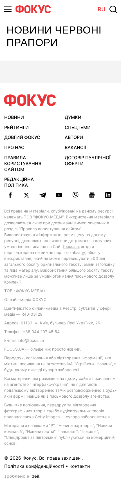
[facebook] (10, 195)
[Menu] (8, 9)
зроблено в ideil (22, 477)
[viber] (75, 195)
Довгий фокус (22, 137)
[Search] (113, 9)
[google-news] (91, 195)
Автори (74, 137)
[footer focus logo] (30, 100)
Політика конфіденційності (34, 466)
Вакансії (75, 147)
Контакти (80, 466)
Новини (14, 117)
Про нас (14, 147)
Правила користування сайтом (22, 163)
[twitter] (26, 195)
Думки (73, 117)
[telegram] (43, 195)
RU (102, 9)
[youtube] (59, 195)
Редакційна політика (19, 182)
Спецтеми (78, 127)
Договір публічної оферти (87, 160)
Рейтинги (16, 127)
